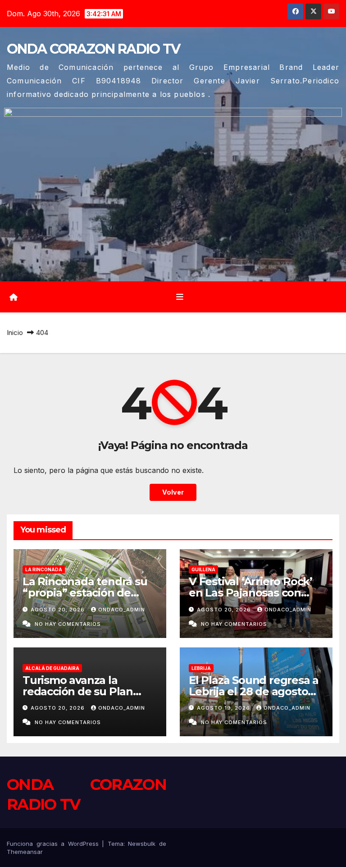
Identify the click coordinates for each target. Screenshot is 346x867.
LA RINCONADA (43, 569)
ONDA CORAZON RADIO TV (93, 49)
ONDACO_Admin (121, 609)
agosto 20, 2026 (58, 609)
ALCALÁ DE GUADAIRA (52, 668)
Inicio (15, 332)
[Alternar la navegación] (180, 296)
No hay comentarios (68, 624)
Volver (173, 492)
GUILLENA (203, 569)
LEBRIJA (201, 668)
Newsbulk (141, 843)
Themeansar (25, 851)
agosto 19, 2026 (224, 708)
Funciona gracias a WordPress (54, 843)
